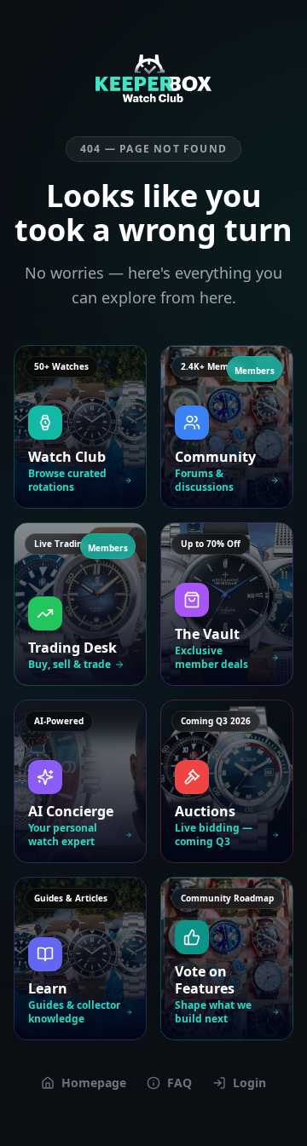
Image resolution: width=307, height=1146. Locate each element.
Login (249, 1082)
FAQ (179, 1082)
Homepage (93, 1082)
